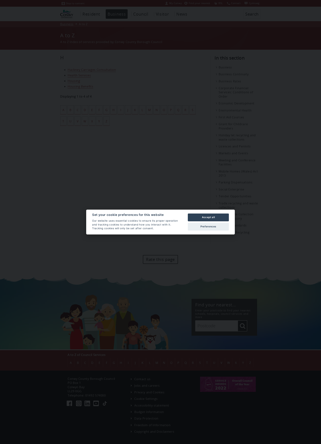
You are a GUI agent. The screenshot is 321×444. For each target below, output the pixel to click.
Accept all (208, 217)
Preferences (208, 226)
